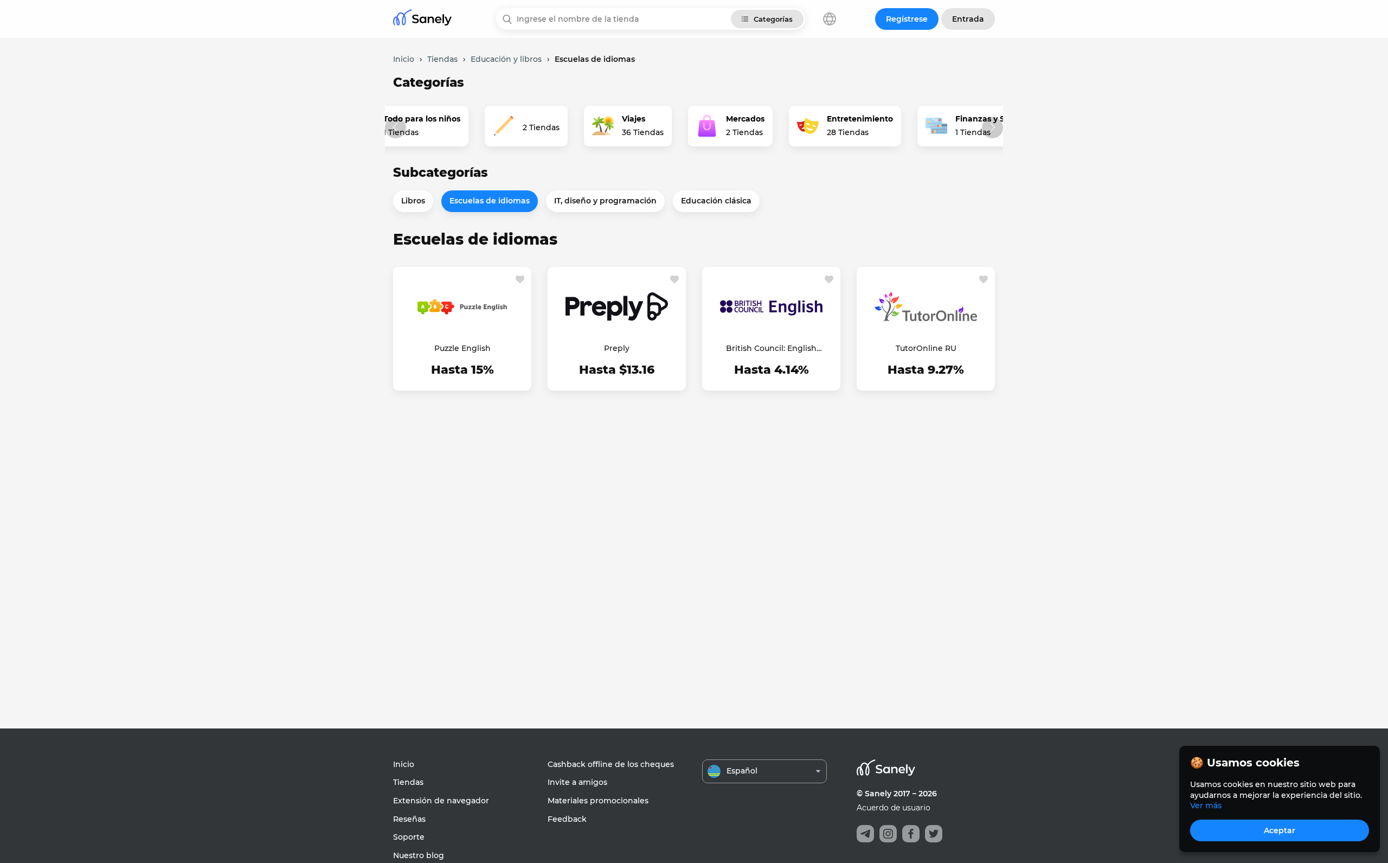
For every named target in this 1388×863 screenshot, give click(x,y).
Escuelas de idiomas (489, 201)
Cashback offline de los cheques (611, 764)
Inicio (403, 764)
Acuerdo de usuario (893, 808)
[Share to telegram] (865, 833)
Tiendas (408, 782)
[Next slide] (992, 127)
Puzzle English (462, 348)
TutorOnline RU (926, 348)
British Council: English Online (771, 348)
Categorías (773, 19)
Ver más (1206, 805)
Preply (616, 348)
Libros (413, 201)
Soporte (409, 837)
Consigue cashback (462, 371)
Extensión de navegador (441, 801)
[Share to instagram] (888, 833)
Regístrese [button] (907, 19)
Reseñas (409, 819)
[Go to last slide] (395, 127)
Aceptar (1279, 830)
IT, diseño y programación (605, 201)
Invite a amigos (577, 782)
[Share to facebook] (911, 833)
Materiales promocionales (598, 801)
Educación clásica (716, 201)
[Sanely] (422, 19)
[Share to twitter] (933, 833)
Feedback (567, 819)
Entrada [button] (968, 19)
